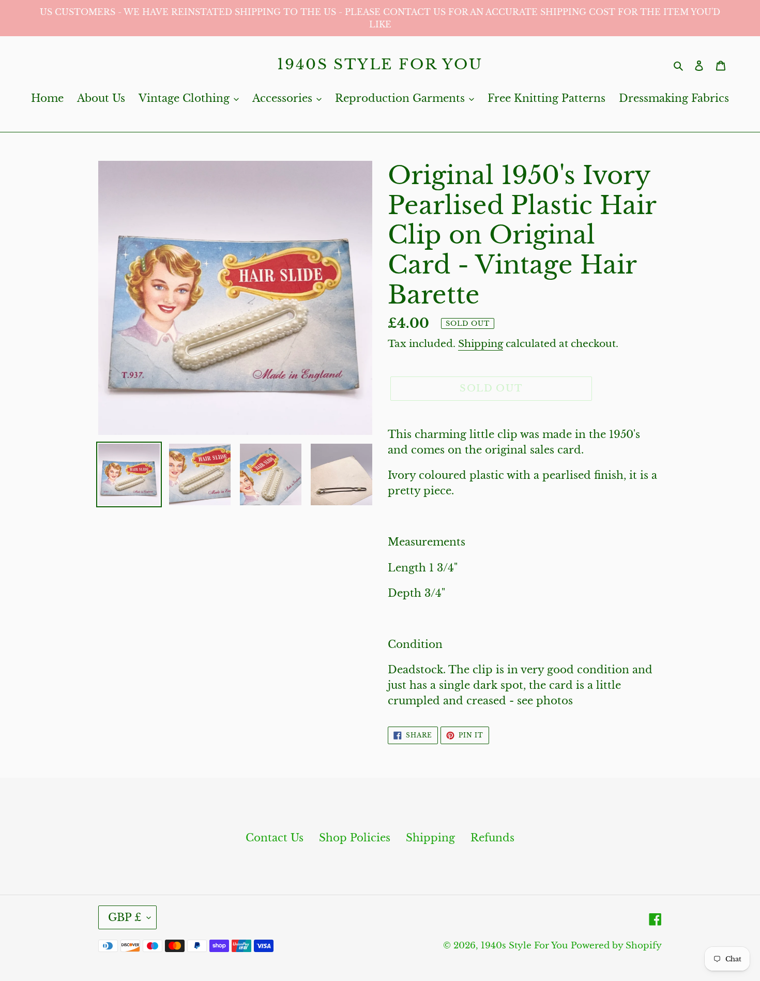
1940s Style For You (379, 64)
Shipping (480, 344)
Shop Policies (354, 838)
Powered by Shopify (616, 945)
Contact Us (274, 838)
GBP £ (125, 917)
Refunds (492, 838)
